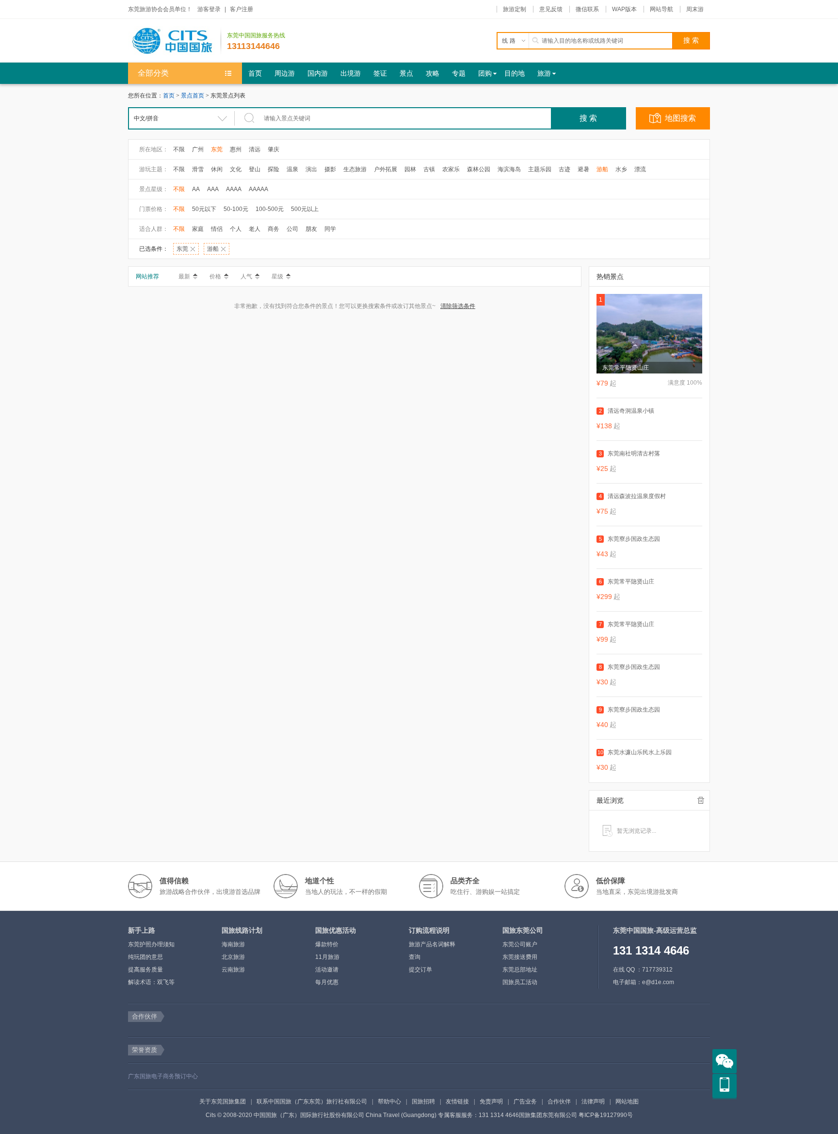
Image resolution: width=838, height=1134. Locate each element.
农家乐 (451, 169)
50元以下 (204, 209)
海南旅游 (233, 944)
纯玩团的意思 (145, 957)
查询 (414, 957)
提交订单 (420, 969)
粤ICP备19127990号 (606, 1115)
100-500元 (270, 209)
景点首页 (192, 95)
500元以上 (305, 209)
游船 (602, 169)
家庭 (198, 229)
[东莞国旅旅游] (174, 40)
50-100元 (236, 209)
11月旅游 (327, 957)
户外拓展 (385, 169)
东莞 (217, 149)
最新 (184, 276)
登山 (254, 169)
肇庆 (273, 149)
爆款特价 (326, 944)
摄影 (330, 169)
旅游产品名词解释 (432, 944)
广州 (198, 149)
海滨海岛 (509, 169)
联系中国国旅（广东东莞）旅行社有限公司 (312, 1101)
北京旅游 (233, 957)
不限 (179, 149)
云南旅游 (233, 969)
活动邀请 (326, 969)
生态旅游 (355, 169)
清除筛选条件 (457, 306)
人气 (246, 276)
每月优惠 (326, 982)
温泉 (292, 169)
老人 (254, 229)
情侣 (217, 229)
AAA (213, 189)
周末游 (695, 9)
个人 (236, 229)
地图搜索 (680, 118)
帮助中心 (389, 1101)
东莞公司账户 (519, 944)
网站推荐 (147, 276)
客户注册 (241, 9)
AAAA (234, 189)
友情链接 (457, 1101)
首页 (169, 95)
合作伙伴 (559, 1101)
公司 (292, 229)
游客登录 (209, 9)
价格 (215, 276)
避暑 (583, 169)
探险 (273, 169)
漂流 (640, 169)
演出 (311, 169)
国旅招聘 (423, 1101)
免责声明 (491, 1101)
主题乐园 (539, 169)
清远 (254, 149)
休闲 (217, 169)
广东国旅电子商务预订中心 (163, 1076)
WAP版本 (624, 9)
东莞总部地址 (519, 969)
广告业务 (525, 1101)
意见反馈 (551, 9)
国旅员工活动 (519, 982)
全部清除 (701, 800)
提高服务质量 (145, 969)
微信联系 (587, 9)
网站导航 (661, 9)
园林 (410, 169)
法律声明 (593, 1101)
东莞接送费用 (519, 957)
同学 (330, 229)
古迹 (564, 169)
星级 (277, 276)
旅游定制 (514, 9)
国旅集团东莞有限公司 (548, 1115)
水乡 (621, 169)
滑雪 (198, 169)
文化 (236, 169)
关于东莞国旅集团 (222, 1101)
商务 (273, 229)
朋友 (311, 229)
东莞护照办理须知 (151, 944)
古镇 (429, 169)
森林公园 (478, 169)
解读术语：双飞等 (151, 982)
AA (196, 189)
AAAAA (258, 189)
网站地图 (627, 1101)
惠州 (236, 149)
